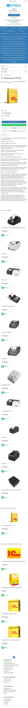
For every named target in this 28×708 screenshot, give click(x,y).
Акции (5, 693)
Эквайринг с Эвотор (8, 668)
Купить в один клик (14, 122)
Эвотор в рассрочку (8, 666)
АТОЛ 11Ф (4, 253)
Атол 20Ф (4, 437)
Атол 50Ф (4, 463)
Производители (7, 688)
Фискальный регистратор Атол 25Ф (11, 490)
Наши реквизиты (7, 662)
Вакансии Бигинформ (9, 672)
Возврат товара (7, 680)
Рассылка (6, 704)
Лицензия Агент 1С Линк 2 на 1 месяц (12, 587)
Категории (4, 71)
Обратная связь (7, 679)
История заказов (8, 700)
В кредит (14, 128)
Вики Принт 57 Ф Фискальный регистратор (13, 227)
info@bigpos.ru (14, 17)
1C (8, 81)
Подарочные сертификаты (10, 690)
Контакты (6, 671)
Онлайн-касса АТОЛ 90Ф (8, 306)
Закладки (6, 702)
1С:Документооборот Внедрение (10, 640)
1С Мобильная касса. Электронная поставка (13, 561)
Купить (14, 125)
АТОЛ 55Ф (4, 280)
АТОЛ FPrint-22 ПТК (7, 411)
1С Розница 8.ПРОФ (7, 525)
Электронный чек (8, 669)
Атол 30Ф (4, 358)
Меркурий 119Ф (6, 385)
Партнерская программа (9, 691)
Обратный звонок (14, 15)
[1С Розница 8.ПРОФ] (14, 96)
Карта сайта (6, 682)
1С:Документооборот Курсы (9, 613)
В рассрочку (14, 131)
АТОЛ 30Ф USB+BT (7, 332)
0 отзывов (9, 82)
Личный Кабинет (7, 699)
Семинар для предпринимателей (11, 665)
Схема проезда (14, 22)
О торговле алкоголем (9, 663)
